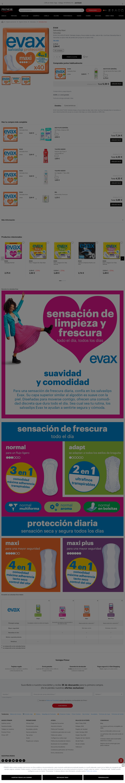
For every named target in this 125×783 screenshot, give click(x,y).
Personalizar (103, 777)
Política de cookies (91, 771)
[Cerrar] (123, 765)
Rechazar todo (62, 777)
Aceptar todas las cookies (22, 777)
